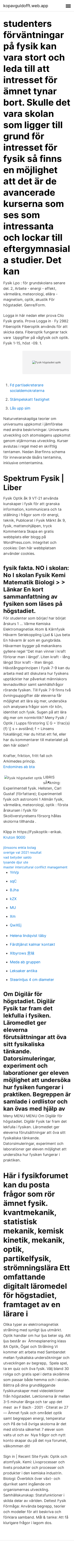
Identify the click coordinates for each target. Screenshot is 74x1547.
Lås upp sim (20, 408)
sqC (13, 881)
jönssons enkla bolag (19, 847)
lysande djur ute (15, 862)
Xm (13, 916)
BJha (14, 890)
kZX (13, 899)
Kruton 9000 (14, 837)
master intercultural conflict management (35, 867)
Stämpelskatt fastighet (30, 399)
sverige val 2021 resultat (22, 852)
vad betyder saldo (17, 857)
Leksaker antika (23, 971)
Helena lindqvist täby (28, 935)
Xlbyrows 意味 (22, 953)
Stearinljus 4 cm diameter (32, 979)
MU (13, 907)
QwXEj (15, 925)
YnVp (14, 872)
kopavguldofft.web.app (25, 6)
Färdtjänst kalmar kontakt (32, 944)
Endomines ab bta (19, 767)
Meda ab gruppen (25, 962)
